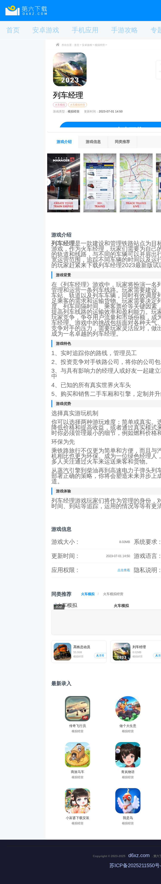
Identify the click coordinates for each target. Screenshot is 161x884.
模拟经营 (100, 45)
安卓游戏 (87, 45)
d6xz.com (139, 855)
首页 (76, 45)
